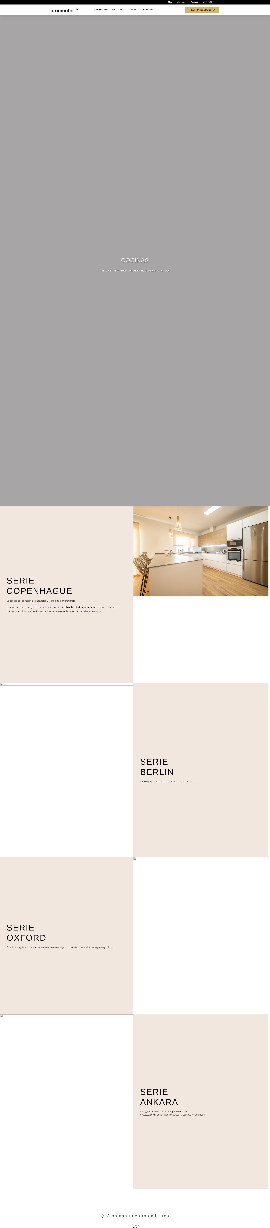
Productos (117, 10)
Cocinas (135, 260)
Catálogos (181, 2)
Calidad (133, 10)
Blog (170, 2)
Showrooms (147, 10)
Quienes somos (101, 10)
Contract (194, 2)
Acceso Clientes (210, 2)
